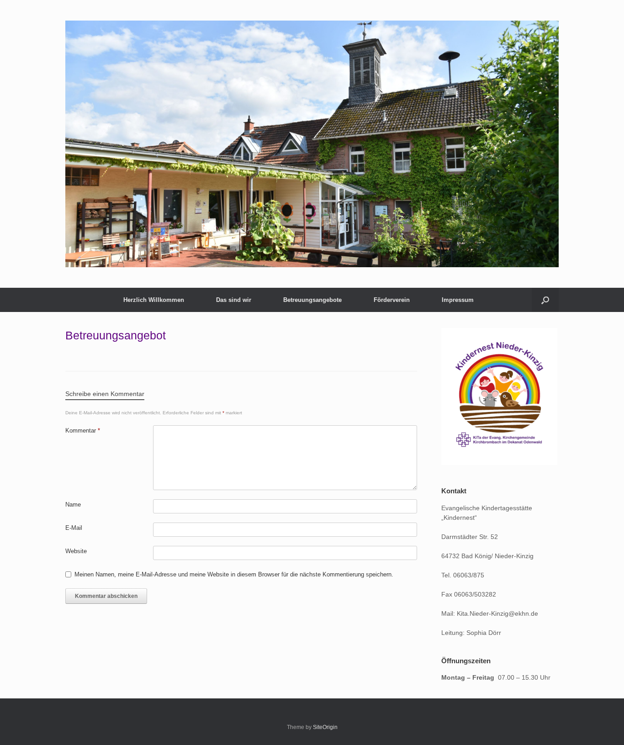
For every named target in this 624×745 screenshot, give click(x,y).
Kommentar (82, 430)
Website (76, 551)
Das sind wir (233, 299)
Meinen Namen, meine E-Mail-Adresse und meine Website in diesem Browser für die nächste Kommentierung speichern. (233, 574)
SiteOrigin (325, 727)
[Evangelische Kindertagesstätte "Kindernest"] (312, 144)
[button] (545, 300)
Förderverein (392, 299)
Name (73, 504)
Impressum (458, 299)
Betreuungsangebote (312, 299)
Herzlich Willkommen (153, 299)
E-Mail (73, 527)
